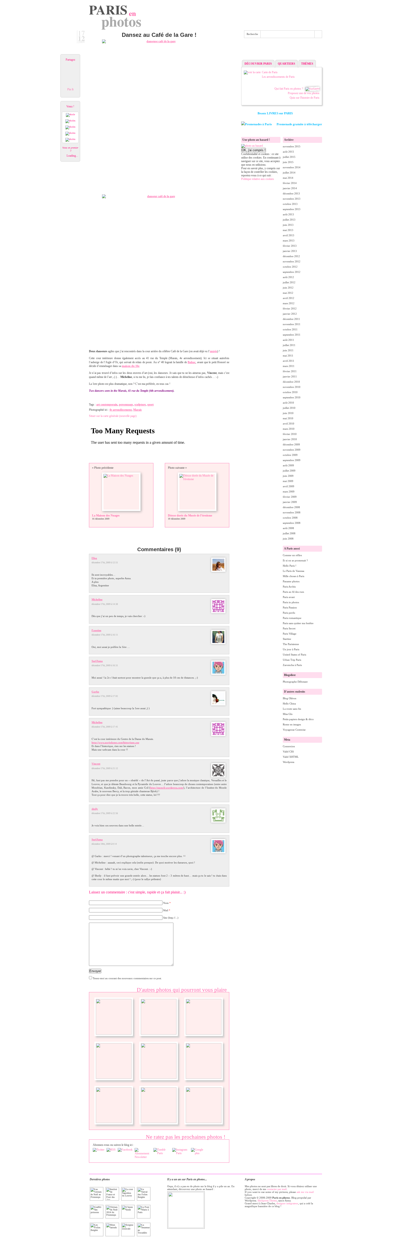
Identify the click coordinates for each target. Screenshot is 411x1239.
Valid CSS (288, 751)
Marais (137, 409)
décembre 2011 (291, 319)
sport (150, 404)
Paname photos (291, 581)
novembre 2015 (291, 146)
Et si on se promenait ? (295, 560)
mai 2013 (288, 230)
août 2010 (288, 402)
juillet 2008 (289, 533)
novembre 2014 (291, 167)
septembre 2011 (291, 334)
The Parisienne (291, 644)
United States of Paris (294, 654)
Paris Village (289, 633)
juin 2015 (288, 162)
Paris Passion (290, 607)
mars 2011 (288, 366)
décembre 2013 (291, 193)
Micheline (97, 599)
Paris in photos (291, 602)
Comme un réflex (292, 555)
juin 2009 (288, 475)
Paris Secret (289, 628)
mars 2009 (288, 491)
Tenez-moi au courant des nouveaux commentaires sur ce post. (127, 978)
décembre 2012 (291, 256)
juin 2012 (288, 287)
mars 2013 (288, 240)
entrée (213, 351)
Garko (95, 691)
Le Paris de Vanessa (293, 570)
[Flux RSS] (111, 1150)
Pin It (70, 89)
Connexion (289, 746)
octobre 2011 (290, 329)
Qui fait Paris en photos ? (288, 88)
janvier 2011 (290, 376)
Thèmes (307, 63)
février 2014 (290, 183)
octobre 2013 (290, 203)
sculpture (140, 404)
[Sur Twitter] (98, 1150)
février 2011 (290, 371)
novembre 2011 (291, 324)
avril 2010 (288, 423)
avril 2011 (288, 360)
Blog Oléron (289, 698)
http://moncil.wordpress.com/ (166, 787)
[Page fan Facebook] (125, 1150)
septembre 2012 (291, 271)
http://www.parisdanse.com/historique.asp (115, 742)
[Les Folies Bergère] (159, 1033)
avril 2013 (288, 235)
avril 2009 (288, 486)
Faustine (96, 630)
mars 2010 (288, 428)
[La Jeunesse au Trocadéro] (114, 1078)
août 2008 (288, 528)
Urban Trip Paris (292, 659)
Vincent (96, 763)
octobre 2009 (290, 454)
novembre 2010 (291, 387)
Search (318, 34)
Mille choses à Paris (293, 576)
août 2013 (288, 214)
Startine (287, 638)
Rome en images (292, 724)
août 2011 (288, 339)
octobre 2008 (290, 517)
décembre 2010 (291, 381)
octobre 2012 (290, 266)
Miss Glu (288, 714)
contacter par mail (277, 1189)
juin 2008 (288, 538)
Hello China (289, 703)
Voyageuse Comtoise (294, 729)
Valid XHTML (291, 756)
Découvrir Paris (258, 63)
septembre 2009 (291, 460)
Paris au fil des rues (293, 591)
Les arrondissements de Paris (278, 76)
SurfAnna (97, 661)
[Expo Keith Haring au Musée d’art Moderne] (203, 1078)
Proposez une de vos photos (303, 93)
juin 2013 (288, 224)
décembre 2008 (291, 507)
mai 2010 (288, 418)
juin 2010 (288, 413)
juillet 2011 (289, 345)
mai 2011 (288, 355)
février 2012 (290, 308)
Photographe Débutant (295, 681)
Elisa (94, 558)
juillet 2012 (289, 282)
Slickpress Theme (267, 1200)
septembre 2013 (291, 209)
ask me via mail (305, 1192)
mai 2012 (288, 292)
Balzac (192, 362)
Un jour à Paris (291, 649)
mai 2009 (288, 481)
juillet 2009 (289, 470)
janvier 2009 (290, 502)
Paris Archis (289, 586)
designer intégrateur (287, 1203)
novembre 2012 (291, 261)
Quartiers (286, 63)
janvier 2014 (290, 188)
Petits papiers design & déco (298, 719)
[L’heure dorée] (114, 1033)
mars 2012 (288, 303)
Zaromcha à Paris (292, 665)
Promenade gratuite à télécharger (299, 124)
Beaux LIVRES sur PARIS (275, 113)
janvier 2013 (290, 251)
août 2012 (288, 277)
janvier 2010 (290, 439)
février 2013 (290, 245)
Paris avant (289, 597)
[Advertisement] (282, 50)
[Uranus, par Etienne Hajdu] (203, 1122)
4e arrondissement (120, 409)
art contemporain (106, 404)
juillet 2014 (289, 172)
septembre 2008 (291, 522)
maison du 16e (130, 366)
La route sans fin (292, 708)
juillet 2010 (289, 407)
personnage (126, 404)
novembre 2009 (291, 449)
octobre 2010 (290, 392)
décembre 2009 (291, 444)
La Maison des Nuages (106, 515)
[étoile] (70, 115)
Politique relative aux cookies (257, 179)
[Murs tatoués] (203, 1033)
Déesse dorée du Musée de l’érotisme (190, 515)
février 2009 (290, 496)
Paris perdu (289, 612)
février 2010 (290, 434)
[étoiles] (70, 121)
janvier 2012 (290, 313)
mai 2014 (288, 177)
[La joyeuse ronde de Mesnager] (159, 1122)
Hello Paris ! (289, 565)
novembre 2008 (291, 512)
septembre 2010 (291, 397)
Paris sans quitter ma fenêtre (298, 623)
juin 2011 (288, 350)
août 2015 (288, 151)
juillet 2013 (289, 219)
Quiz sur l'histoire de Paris (304, 97)
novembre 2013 (291, 198)
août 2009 (288, 465)
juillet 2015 (289, 156)
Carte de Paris (270, 72)
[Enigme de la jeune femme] (159, 1078)
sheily (95, 808)
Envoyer (95, 971)
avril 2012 (288, 298)
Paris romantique (292, 618)
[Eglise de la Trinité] (114, 1122)
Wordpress (288, 762)
